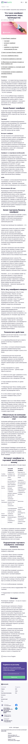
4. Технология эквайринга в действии (11, 58)
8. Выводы (4, 76)
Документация (4, 699)
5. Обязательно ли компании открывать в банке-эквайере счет (12, 62)
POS (16, 693)
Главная (3, 6)
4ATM (5, 45)
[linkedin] (16, 708)
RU (22, 2)
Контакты (3, 695)
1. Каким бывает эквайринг (8, 38)
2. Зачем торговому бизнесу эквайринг (11, 52)
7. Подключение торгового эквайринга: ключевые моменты (12, 72)
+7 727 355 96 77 (7, 705)
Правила (9, 733)
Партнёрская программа (6, 693)
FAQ (2, 701)
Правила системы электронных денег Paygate (14, 740)
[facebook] (16, 705)
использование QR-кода (10, 49)
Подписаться (14, 677)
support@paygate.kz (8, 720)
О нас (2, 691)
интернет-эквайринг (9, 43)
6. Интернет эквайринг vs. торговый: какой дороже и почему (13, 67)
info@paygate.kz (7, 716)
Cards (16, 691)
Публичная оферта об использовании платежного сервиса (14, 736)
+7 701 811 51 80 (7, 721)
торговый (6, 41)
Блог (8, 6)
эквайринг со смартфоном (11, 47)
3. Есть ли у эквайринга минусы (9, 55)
